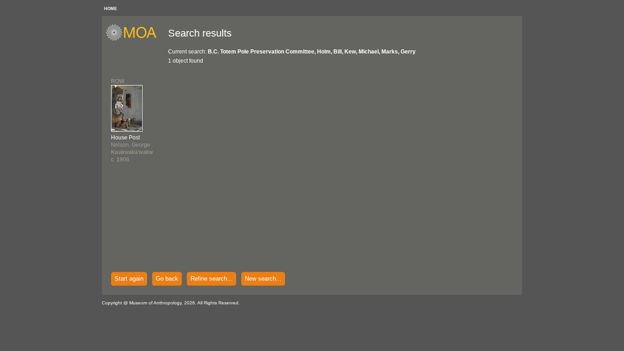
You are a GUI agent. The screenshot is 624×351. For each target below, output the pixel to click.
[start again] (134, 39)
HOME (110, 8)
